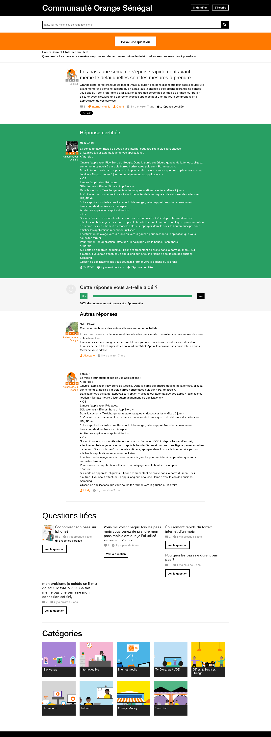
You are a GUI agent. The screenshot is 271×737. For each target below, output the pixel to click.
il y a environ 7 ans (113, 267)
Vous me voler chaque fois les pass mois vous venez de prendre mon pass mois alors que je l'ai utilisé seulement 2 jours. (132, 533)
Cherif (120, 106)
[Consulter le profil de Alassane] (72, 333)
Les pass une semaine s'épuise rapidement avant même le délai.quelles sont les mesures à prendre (135, 75)
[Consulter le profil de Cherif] (72, 79)
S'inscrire (220, 7)
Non (200, 296)
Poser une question (135, 41)
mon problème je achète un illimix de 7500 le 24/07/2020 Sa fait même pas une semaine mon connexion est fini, (69, 590)
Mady (86, 490)
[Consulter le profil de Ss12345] (72, 152)
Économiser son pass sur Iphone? (75, 529)
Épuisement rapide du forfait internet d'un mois (188, 529)
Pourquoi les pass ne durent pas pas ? (191, 557)
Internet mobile (100, 106)
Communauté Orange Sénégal (97, 8)
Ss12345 (88, 267)
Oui (84, 296)
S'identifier (200, 7)
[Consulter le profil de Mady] (72, 382)
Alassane (89, 355)
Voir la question (54, 549)
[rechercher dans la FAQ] (225, 25)
